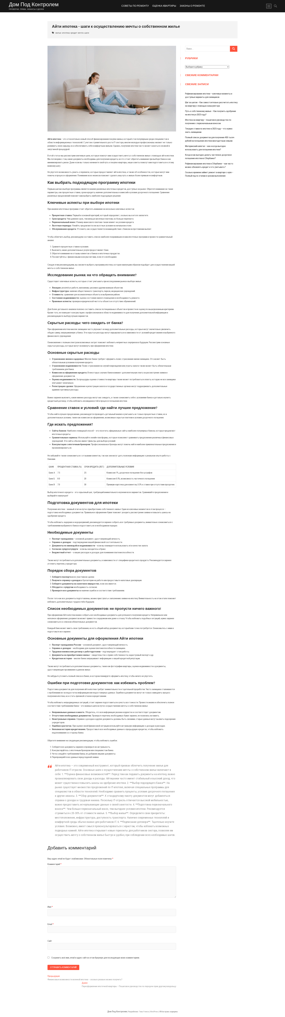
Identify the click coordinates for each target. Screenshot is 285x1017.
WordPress (154, 1012)
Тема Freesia (144, 1012)
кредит (74, 33)
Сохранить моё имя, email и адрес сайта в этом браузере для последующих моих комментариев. (95, 957)
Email (51, 924)
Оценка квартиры (164, 6)
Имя (50, 907)
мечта (81, 33)
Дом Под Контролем (34, 4)
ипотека (66, 33)
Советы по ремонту (135, 6)
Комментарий (54, 864)
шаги (86, 33)
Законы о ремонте (192, 6)
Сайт (50, 941)
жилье (58, 33)
